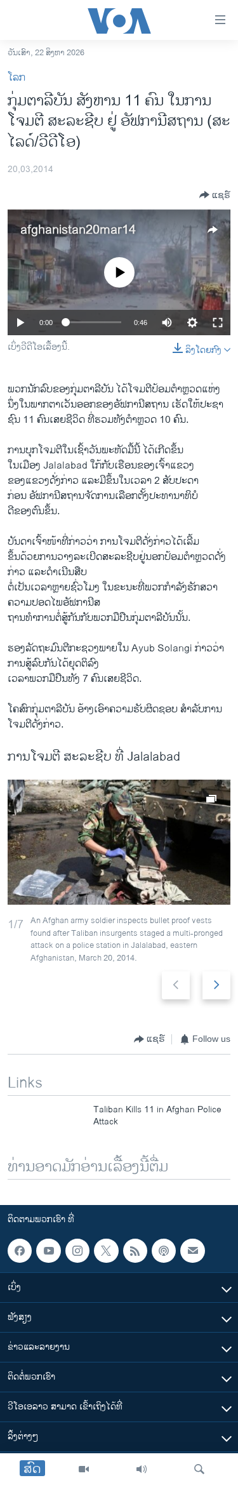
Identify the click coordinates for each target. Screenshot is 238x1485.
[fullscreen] (217, 322)
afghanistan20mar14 (78, 230)
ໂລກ (16, 77)
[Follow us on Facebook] (20, 1251)
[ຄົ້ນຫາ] (199, 1469)
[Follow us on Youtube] (48, 1251)
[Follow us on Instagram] (77, 1251)
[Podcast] (164, 1251)
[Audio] (141, 1469)
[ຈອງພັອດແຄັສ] (192, 1251)
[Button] (214, 195)
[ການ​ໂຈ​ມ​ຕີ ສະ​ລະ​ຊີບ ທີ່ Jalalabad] (119, 842)
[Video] (84, 1469)
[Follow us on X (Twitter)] (106, 1251)
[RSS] (135, 1251)
